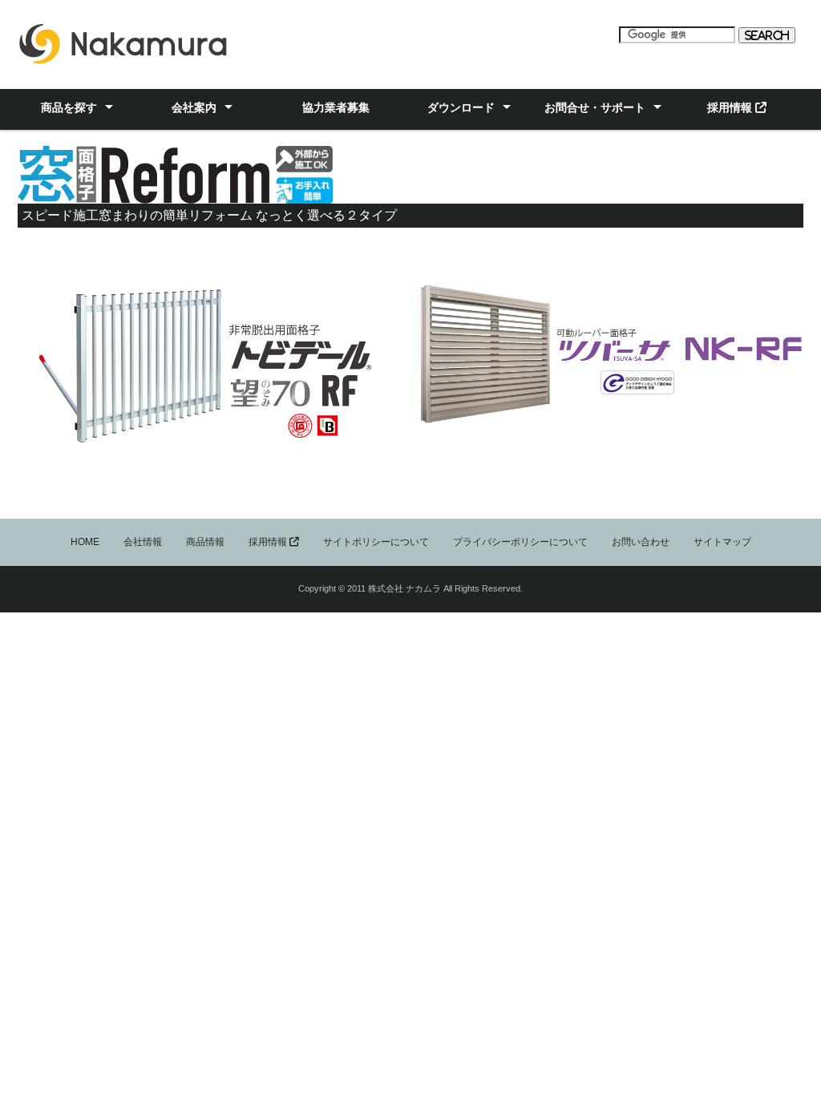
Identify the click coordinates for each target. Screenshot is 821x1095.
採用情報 (731, 107)
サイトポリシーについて (376, 542)
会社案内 (194, 107)
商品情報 (205, 542)
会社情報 (142, 542)
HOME (85, 542)
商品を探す (69, 107)
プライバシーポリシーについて (520, 542)
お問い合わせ (640, 542)
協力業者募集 (336, 107)
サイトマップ (722, 542)
